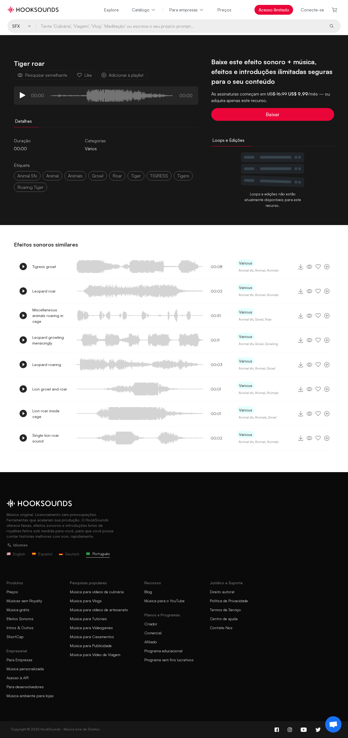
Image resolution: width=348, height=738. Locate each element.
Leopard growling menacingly (48, 340)
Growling (271, 344)
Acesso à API (18, 677)
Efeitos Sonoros (20, 618)
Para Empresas (19, 659)
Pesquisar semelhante (46, 75)
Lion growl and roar (49, 389)
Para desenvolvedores (25, 686)
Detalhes (23, 121)
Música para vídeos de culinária (97, 591)
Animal (260, 270)
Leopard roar (44, 291)
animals (75, 176)
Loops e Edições (228, 140)
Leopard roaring (46, 364)
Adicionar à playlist (126, 75)
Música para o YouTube (164, 600)
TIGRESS (159, 176)
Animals (272, 270)
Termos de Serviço (225, 609)
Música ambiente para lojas (30, 695)
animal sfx (27, 176)
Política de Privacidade (229, 600)
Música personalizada (25, 668)
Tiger (136, 176)
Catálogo (141, 10)
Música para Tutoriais (88, 618)
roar (117, 176)
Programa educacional (163, 650)
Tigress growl (44, 266)
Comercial (152, 633)
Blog (148, 591)
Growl (259, 319)
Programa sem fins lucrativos (169, 659)
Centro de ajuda (224, 618)
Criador (150, 624)
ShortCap (15, 636)
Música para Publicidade (91, 645)
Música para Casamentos (92, 636)
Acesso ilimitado (274, 10)
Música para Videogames (91, 627)
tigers (183, 176)
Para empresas (183, 10)
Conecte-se (312, 10)
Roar (268, 319)
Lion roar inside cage (46, 413)
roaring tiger (30, 187)
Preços (224, 10)
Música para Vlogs (86, 600)
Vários (91, 148)
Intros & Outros (20, 627)
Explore (111, 10)
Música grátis (18, 609)
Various (245, 263)
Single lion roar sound (45, 438)
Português (101, 553)
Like (88, 75)
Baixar (272, 114)
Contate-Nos (221, 627)
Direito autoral (222, 591)
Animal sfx (246, 270)
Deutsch (72, 554)
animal (52, 176)
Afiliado (150, 641)
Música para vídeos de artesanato (99, 609)
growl (97, 176)
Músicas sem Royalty (24, 600)
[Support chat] (333, 724)
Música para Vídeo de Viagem (95, 654)
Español (45, 554)
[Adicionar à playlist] (327, 267)
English (19, 554)
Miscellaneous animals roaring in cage (47, 316)
